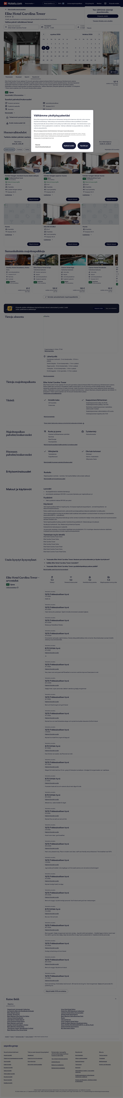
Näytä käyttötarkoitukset (43, 146)
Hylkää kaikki (69, 146)
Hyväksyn (84, 146)
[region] (62, 131)
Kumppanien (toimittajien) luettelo (44, 138)
